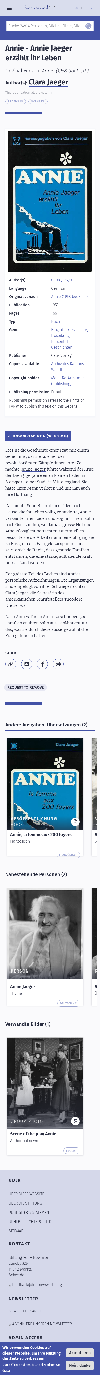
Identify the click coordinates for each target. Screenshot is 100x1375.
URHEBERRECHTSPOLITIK (30, 1221)
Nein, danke (80, 1365)
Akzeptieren (80, 1352)
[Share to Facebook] (42, 664)
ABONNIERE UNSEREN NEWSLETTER (42, 1324)
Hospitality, (60, 335)
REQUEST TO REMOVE (25, 687)
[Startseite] (37, 8)
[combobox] (86, 8)
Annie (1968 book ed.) (65, 71)
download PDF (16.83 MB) (40, 436)
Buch (55, 321)
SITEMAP (16, 1231)
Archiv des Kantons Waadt (67, 367)
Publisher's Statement (30, 1212)
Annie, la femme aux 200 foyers (41, 834)
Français (15, 101)
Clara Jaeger (48, 82)
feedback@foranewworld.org (37, 1284)
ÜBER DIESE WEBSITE (26, 1194)
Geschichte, (78, 329)
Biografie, (59, 329)
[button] (10, 664)
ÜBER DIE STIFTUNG (25, 1203)
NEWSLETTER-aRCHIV (27, 1311)
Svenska (38, 101)
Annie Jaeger (34, 469)
